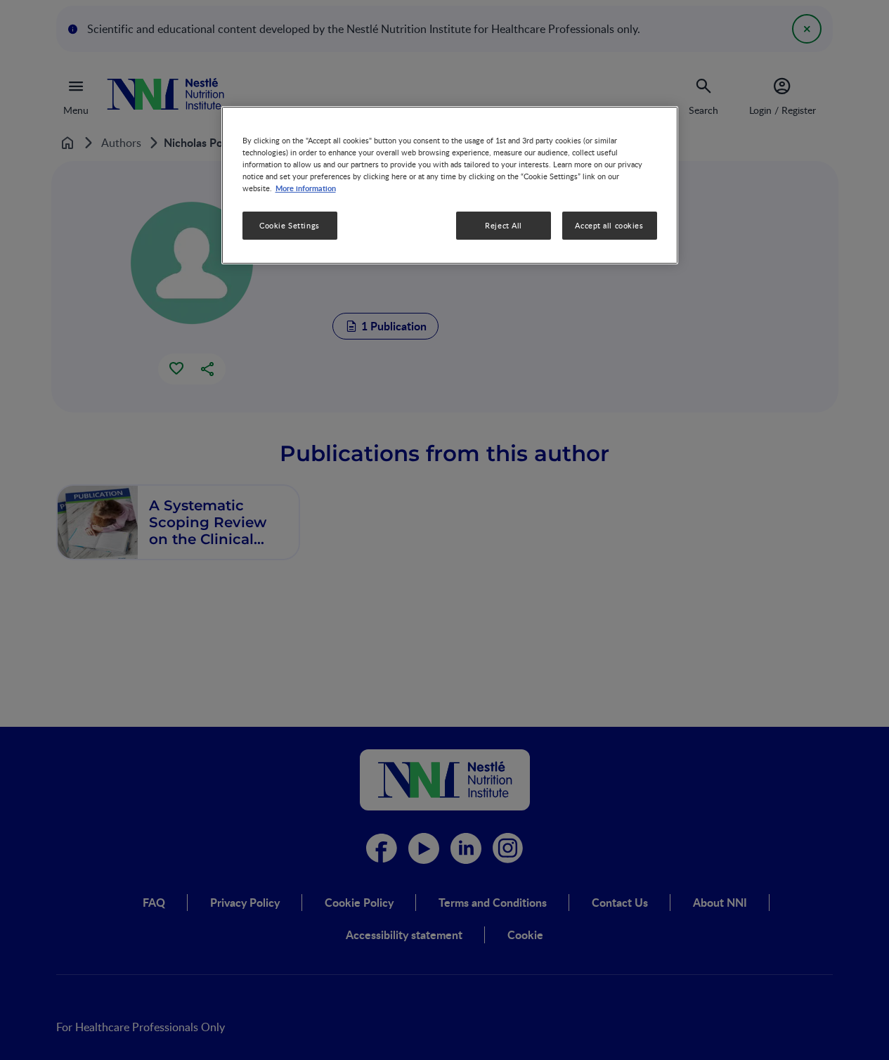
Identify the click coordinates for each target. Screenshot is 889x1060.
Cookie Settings (289, 225)
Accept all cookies (609, 225)
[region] (449, 185)
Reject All (503, 225)
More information (305, 187)
